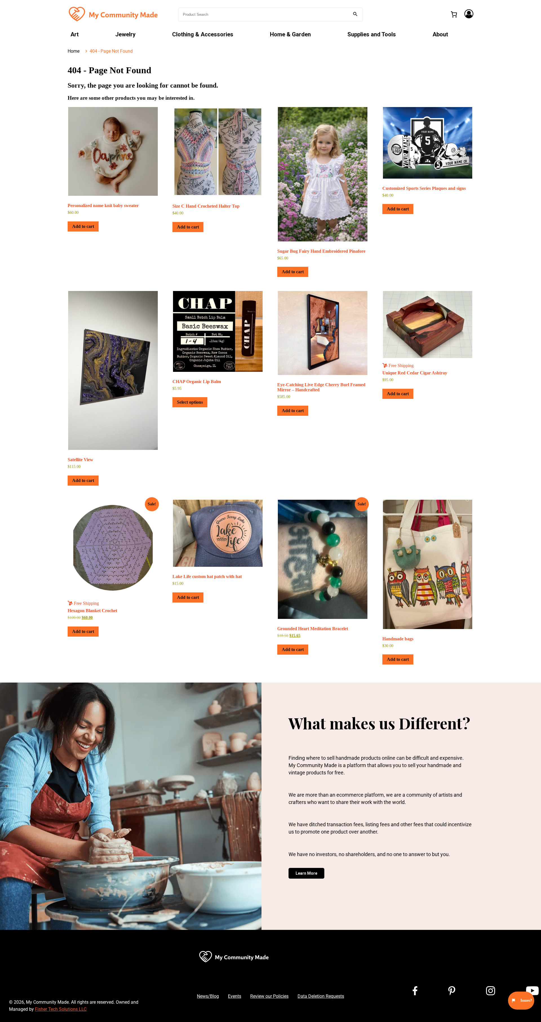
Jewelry (125, 34)
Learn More (306, 873)
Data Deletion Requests (321, 996)
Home (73, 51)
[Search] (355, 14)
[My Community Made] (114, 14)
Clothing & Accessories (202, 34)
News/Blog (208, 996)
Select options (190, 402)
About (440, 34)
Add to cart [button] (83, 226)
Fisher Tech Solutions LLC (61, 1009)
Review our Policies (269, 996)
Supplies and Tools (371, 34)
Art (74, 34)
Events (234, 996)
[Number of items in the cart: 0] (454, 14)
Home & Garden (290, 34)
